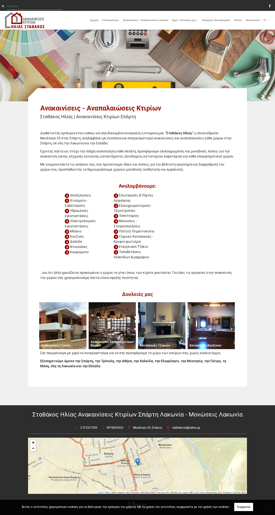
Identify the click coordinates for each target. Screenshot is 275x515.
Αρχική (94, 20)
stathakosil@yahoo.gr (186, 427)
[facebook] (269, 5)
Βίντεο (238, 20)
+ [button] (33, 442)
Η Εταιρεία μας (110, 20)
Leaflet (100, 492)
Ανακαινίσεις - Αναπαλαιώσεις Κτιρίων (145, 20)
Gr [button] (265, 20)
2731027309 (88, 427)
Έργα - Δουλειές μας (184, 20)
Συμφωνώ (243, 507)
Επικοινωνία (253, 20)
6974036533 (115, 427)
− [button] (33, 448)
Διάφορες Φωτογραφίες (216, 20)
